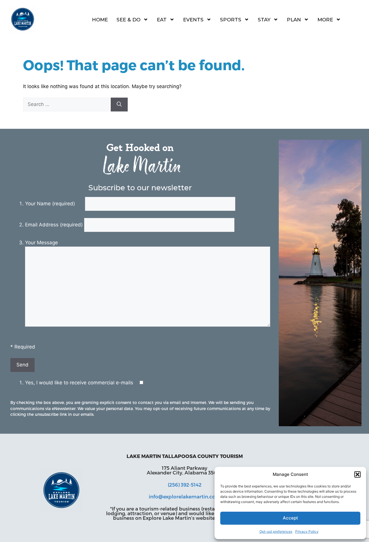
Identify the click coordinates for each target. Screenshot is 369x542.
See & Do (128, 20)
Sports (230, 20)
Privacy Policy (307, 531)
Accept (290, 518)
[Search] (119, 104)
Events (193, 20)
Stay (264, 20)
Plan (294, 20)
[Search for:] (67, 104)
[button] (357, 474)
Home (100, 20)
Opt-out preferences (275, 531)
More (325, 20)
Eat (162, 20)
